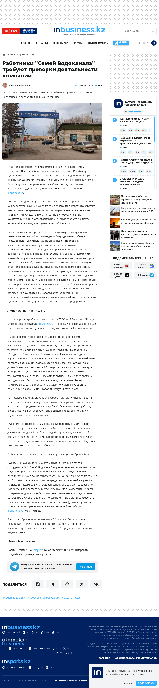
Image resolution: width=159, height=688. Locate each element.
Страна (78, 42)
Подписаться (146, 683)
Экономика (60, 42)
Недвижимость (98, 42)
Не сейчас (128, 683)
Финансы (42, 42)
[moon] (147, 43)
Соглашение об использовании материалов (128, 658)
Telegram (37, 550)
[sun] (139, 43)
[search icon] (153, 31)
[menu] (4, 43)
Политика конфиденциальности (77, 680)
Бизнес (25, 42)
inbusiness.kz (15, 193)
